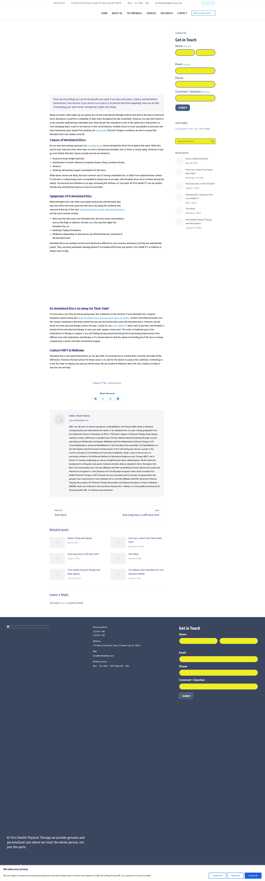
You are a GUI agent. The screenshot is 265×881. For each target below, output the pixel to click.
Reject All (235, 876)
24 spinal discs (94, 145)
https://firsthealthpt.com (78, 420)
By (115, 383)
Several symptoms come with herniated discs (102, 209)
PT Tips (104, 383)
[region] (132, 873)
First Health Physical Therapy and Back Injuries (84, 572)
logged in (64, 603)
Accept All (253, 876)
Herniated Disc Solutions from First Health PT (199, 196)
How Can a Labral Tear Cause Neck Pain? (145, 540)
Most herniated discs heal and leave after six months (104, 318)
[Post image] (57, 542)
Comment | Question (192, 91)
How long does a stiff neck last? (83, 554)
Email (183, 64)
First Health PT (119, 325)
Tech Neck (133, 554)
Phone (179, 78)
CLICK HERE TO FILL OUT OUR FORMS (192, 129)
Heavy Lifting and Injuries (80, 538)
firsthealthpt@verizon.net (168, 3)
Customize (217, 876)
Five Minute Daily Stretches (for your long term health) (146, 572)
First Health (100, 130)
